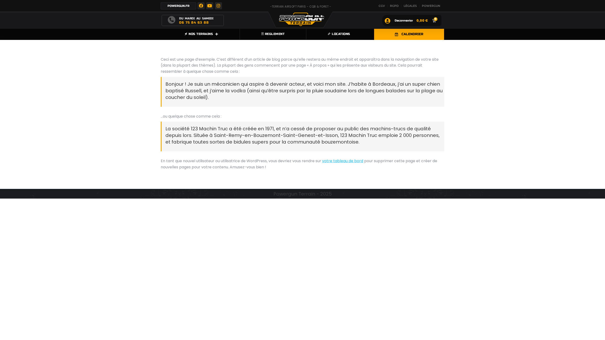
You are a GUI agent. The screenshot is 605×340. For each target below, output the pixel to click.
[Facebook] (201, 5)
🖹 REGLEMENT (273, 34)
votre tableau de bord (342, 161)
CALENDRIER (412, 34)
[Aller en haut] (598, 333)
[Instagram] (218, 5)
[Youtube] (209, 5)
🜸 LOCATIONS (339, 34)
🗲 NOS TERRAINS (199, 34)
